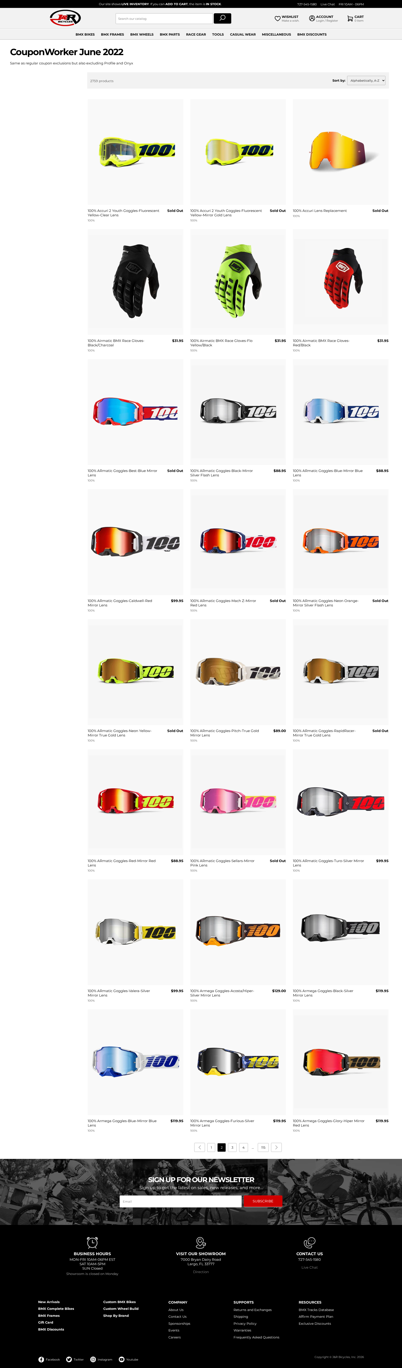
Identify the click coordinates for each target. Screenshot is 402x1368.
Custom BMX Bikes (119, 1302)
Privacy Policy (245, 1323)
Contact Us (177, 1316)
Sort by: (338, 80)
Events (173, 1330)
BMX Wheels (142, 34)
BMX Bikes (85, 34)
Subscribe (263, 1201)
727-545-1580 (307, 4)
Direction (201, 1272)
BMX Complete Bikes (56, 1309)
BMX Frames (112, 34)
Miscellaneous (276, 34)
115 (263, 1147)
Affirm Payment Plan (316, 1316)
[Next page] (276, 1147)
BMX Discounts (312, 34)
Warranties (242, 1330)
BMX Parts (170, 34)
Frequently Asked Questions (256, 1337)
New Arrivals (49, 1302)
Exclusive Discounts (315, 1323)
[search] (222, 18)
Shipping (241, 1316)
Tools (218, 34)
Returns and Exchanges (253, 1310)
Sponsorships (179, 1323)
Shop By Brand (116, 1316)
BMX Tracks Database (316, 1310)
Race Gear (196, 34)
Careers (174, 1337)
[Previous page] (199, 1147)
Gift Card (45, 1322)
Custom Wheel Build (121, 1309)
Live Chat (328, 4)
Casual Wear (243, 34)
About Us (176, 1310)
